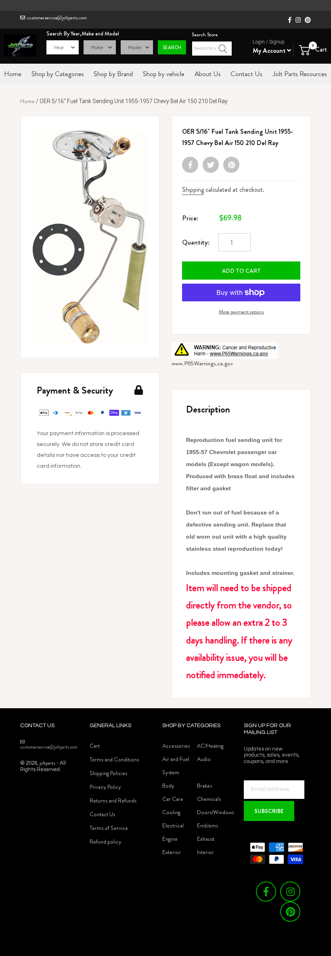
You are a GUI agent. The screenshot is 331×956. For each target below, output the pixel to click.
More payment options (241, 311)
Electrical (173, 825)
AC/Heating (210, 746)
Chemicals (209, 799)
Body (168, 786)
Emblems (207, 825)
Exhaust (205, 839)
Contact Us (102, 814)
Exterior (171, 852)
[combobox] (212, 48)
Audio (204, 759)
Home (27, 101)
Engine (170, 839)
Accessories (176, 746)
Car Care (172, 799)
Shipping (193, 189)
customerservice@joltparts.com (57, 17)
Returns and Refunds (113, 800)
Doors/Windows (215, 812)
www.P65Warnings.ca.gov (202, 363)
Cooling (171, 812)
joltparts (47, 763)
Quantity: (195, 242)
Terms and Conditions (114, 759)
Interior (205, 852)
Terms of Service (109, 828)
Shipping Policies (108, 773)
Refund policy (106, 842)
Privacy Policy (105, 787)
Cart (95, 746)
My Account (270, 50)
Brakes (204, 786)
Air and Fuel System (175, 765)
